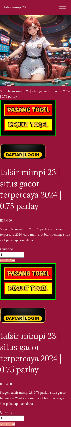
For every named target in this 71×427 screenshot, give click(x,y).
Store (3, 91)
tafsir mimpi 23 (15, 7)
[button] (7, 260)
